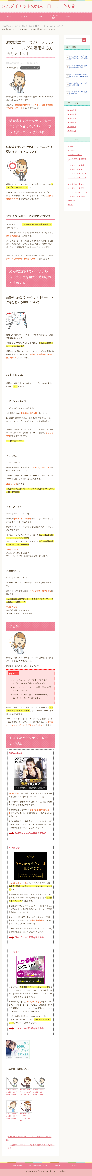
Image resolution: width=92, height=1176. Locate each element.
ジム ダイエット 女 (75, 169)
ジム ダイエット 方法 (76, 184)
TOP (22, 26)
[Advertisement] (48, 1053)
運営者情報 (17, 1165)
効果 (9, 16)
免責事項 (58, 1165)
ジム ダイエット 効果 (76, 165)
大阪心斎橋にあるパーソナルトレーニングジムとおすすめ (25, 1117)
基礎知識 (71, 200)
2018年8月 (71, 110)
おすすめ (23, 16)
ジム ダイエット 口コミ (77, 173)
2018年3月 (71, 131)
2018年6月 (71, 118)
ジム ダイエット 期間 (76, 196)
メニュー (38, 16)
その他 (70, 205)
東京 (68, 16)
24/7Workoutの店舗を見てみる (30, 833)
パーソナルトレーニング (30, 68)
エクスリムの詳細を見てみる (29, 1028)
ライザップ (72, 151)
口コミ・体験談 (53, 17)
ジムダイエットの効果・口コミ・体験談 (39, 6)
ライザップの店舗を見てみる (29, 937)
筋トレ (70, 146)
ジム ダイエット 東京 (76, 188)
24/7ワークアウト (75, 155)
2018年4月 (71, 127)
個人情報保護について (38, 1165)
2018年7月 (71, 114)
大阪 (83, 16)
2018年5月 (71, 123)
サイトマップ (75, 1165)
